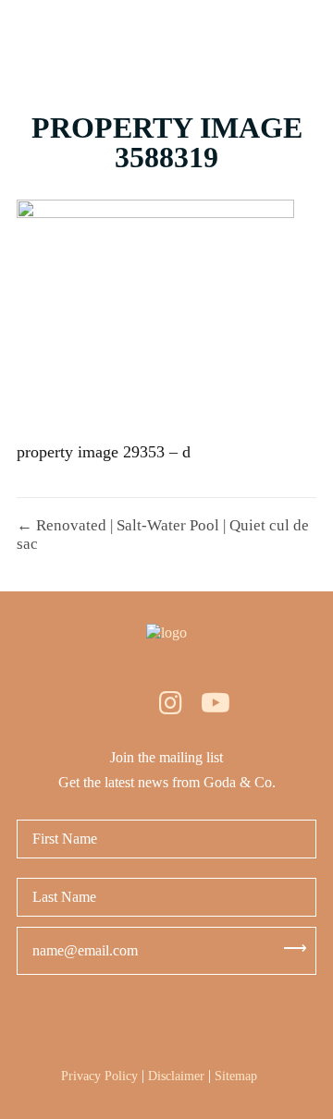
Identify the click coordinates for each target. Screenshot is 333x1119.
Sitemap (236, 1076)
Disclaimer (176, 1076)
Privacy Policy (99, 1076)
